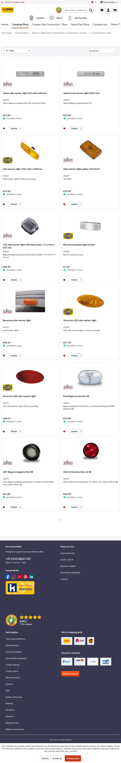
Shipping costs (12, 722)
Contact (8, 2)
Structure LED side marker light (79, 320)
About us (10, 716)
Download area (67, 553)
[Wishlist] (101, 10)
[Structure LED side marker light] (90, 301)
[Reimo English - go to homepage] (7, 10)
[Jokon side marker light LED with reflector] (30, 74)
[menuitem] (78, 10)
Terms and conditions (15, 639)
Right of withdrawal (15, 729)
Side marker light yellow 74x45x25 (81, 168)
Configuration (73, 758)
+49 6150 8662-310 (18, 558)
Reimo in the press (14, 697)
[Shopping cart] (115, 10)
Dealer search (66, 559)
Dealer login (19, 2)
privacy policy (12, 671)
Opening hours (12, 645)
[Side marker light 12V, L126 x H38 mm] (30, 150)
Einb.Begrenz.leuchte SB (76, 396)
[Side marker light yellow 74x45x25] (90, 150)
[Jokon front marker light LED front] (90, 74)
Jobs (8, 690)
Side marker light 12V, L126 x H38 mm (22, 168)
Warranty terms (13, 677)
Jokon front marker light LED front (81, 93)
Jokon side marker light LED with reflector (25, 93)
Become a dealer (68, 566)
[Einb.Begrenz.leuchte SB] (90, 377)
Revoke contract (70, 673)
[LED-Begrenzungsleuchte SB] (30, 452)
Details (14, 128)
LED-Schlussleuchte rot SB (77, 471)
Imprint (9, 684)
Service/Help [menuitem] (109, 2)
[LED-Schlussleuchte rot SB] (90, 452)
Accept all (57, 758)
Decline (45, 758)
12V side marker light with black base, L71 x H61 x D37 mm (29, 246)
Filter (11, 50)
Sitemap (9, 703)
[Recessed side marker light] (30, 301)
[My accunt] (108, 10)
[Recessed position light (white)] (90, 225)
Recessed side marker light (17, 320)
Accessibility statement (16, 658)
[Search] (91, 10)
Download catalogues (70, 572)
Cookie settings (13, 664)
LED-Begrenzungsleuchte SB (18, 471)
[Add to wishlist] (4, 128)
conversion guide (13, 651)
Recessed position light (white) (79, 244)
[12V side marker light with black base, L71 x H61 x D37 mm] (30, 225)
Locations (10, 710)
